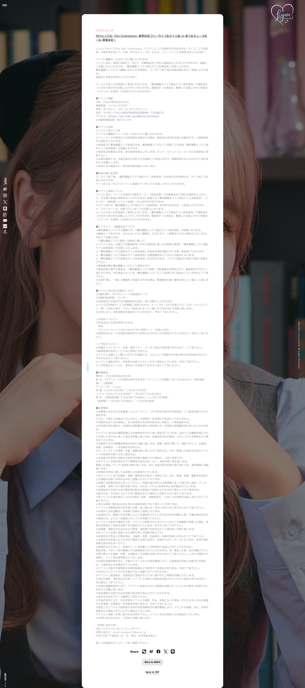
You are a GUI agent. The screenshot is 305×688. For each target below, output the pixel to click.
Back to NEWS (152, 662)
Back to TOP (152, 672)
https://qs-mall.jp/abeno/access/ (134, 116)
